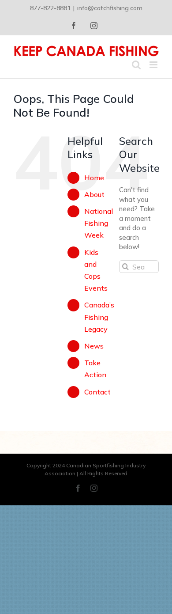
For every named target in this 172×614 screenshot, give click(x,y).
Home (94, 177)
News (94, 345)
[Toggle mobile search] (136, 64)
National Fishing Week (98, 223)
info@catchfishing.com (109, 8)
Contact (97, 391)
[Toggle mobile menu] (154, 64)
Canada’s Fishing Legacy (99, 316)
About (94, 194)
